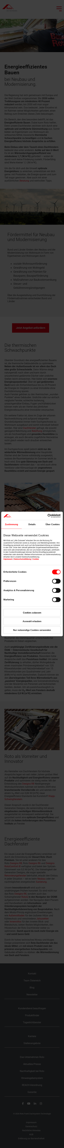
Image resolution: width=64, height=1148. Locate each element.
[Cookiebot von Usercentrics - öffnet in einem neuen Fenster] (48, 516)
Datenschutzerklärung (22, 559)
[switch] (56, 581)
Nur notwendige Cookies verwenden (32, 630)
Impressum (7, 559)
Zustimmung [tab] (11, 524)
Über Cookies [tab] (53, 524)
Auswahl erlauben (32, 621)
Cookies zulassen (32, 612)
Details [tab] (32, 524)
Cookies (35, 559)
